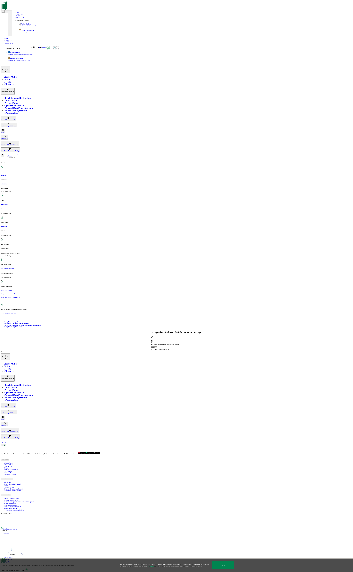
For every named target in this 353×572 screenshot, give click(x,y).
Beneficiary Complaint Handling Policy (11, 297)
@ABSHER (4, 226)
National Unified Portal (11, 500)
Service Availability (6, 191)
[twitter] (5, 540)
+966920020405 (5, 184)
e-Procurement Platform (11, 508)
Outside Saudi (4, 188)
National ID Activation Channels (13, 489)
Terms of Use (8, 466)
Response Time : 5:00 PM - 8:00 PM (10, 253)
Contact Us (7, 482)
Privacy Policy (8, 464)
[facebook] (5, 542)
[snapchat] (5, 545)
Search (44, 47)
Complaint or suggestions (7, 290)
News (6, 468)
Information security (10, 474)
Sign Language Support (7, 268)
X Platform (4, 231)
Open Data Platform (10, 503)
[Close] (1, 351)
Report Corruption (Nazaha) (12, 484)
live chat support (5, 248)
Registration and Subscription (13, 490)
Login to (3, 442)
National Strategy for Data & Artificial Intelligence (19, 502)
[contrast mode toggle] (5, 517)
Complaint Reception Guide (8, 293)
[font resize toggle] (5, 520)
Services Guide (19, 17)
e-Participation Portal (10, 505)
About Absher (19, 14)
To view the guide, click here (8, 313)
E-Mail (2, 209)
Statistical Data (8, 473)
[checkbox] (176, 337)
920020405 (4, 175)
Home (17, 12)
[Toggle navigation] (10, 23)
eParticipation (19, 16)
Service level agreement (11, 469)
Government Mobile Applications (14, 510)
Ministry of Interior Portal (11, 498)
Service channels (9, 487)
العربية (38, 47)
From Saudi (4, 179)
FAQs (6, 485)
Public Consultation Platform (12, 506)
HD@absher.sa (5, 204)
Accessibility (8, 471)
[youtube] (5, 537)
